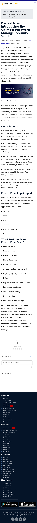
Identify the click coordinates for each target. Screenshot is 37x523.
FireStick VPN (7, 442)
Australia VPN (7, 463)
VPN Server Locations (9, 402)
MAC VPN (6, 440)
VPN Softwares (7, 404)
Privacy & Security (16, 11)
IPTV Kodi (6, 477)
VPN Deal (6, 406)
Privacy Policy (19, 514)
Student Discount (8, 408)
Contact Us (6, 418)
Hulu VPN (6, 451)
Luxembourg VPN (8, 469)
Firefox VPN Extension (9, 432)
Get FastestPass (7, 101)
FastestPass (9, 428)
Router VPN (6, 448)
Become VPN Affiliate (10, 410)
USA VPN (5, 457)
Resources (6, 412)
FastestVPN (6, 11)
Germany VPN (7, 461)
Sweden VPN (7, 475)
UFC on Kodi (7, 497)
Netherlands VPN (8, 471)
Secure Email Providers (10, 489)
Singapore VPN (7, 467)
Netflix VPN (6, 491)
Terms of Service (9, 514)
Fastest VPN (17, 512)
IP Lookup (6, 487)
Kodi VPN (6, 450)
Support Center (8, 420)
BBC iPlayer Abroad (9, 495)
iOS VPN (5, 438)
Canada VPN (7, 473)
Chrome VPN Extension (10, 430)
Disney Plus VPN (8, 493)
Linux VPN (6, 446)
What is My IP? (7, 485)
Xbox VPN (6, 444)
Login (31, 356)
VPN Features (7, 400)
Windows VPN (7, 434)
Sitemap (18, 515)
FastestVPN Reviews (9, 422)
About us (6, 414)
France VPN (6, 465)
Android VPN (7, 436)
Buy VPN (5, 398)
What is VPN (7, 483)
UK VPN (5, 459)
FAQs (5, 416)
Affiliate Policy (28, 514)
